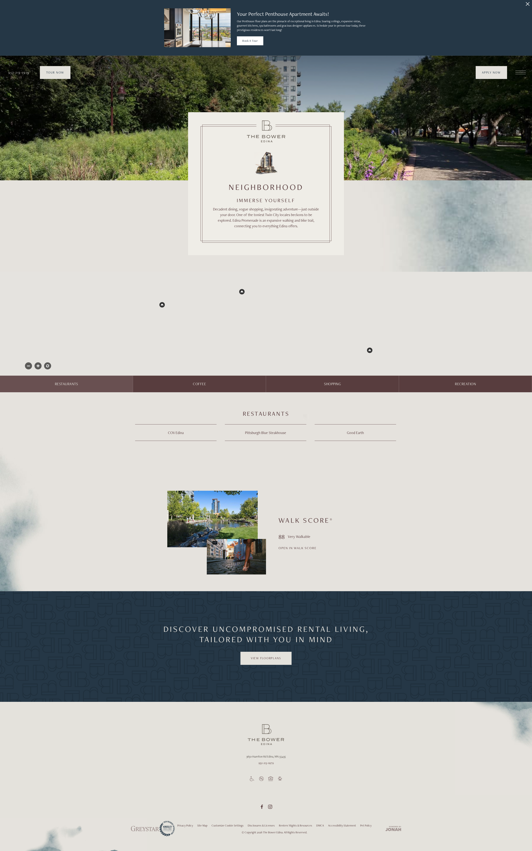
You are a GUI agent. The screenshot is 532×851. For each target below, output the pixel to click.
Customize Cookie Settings (228, 825)
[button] (242, 291)
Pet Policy (366, 825)
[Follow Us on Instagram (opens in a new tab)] (270, 807)
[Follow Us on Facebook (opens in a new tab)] (262, 807)
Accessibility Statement (342, 825)
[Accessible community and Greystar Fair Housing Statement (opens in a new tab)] (252, 779)
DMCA (320, 825)
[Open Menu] (520, 72)
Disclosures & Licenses (261, 825)
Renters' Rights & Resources (295, 825)
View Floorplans (266, 658)
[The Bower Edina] (266, 131)
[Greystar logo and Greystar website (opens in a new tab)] (145, 831)
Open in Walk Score (297, 548)
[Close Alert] (527, 4)
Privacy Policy (185, 825)
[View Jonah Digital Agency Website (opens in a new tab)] (393, 829)
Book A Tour (250, 41)
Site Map (202, 825)
